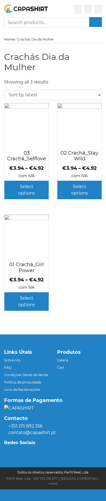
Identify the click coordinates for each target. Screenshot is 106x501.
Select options (26, 190)
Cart (60, 367)
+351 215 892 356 (25, 426)
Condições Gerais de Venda (26, 375)
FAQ (7, 367)
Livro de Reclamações (22, 390)
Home (9, 39)
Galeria (62, 360)
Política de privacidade (22, 382)
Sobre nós (12, 360)
